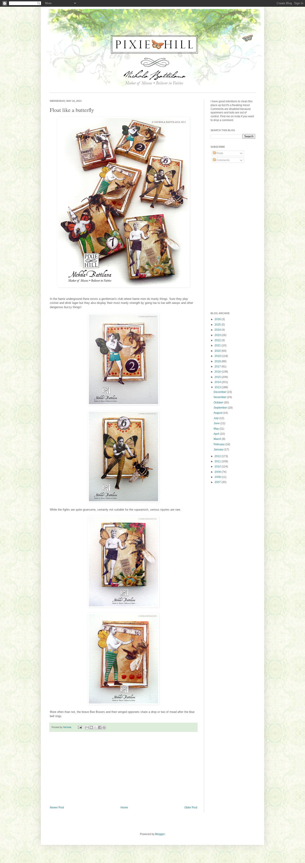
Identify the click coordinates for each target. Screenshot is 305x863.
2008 (218, 477)
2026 (218, 319)
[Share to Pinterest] (104, 727)
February (219, 444)
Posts (219, 153)
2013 (218, 387)
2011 (218, 461)
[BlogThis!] (91, 727)
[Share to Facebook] (100, 727)
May (216, 428)
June (217, 423)
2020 (218, 350)
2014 (218, 382)
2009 (218, 471)
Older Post (190, 807)
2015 (218, 377)
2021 (218, 345)
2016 (218, 371)
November (220, 397)
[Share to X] (95, 727)
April (217, 433)
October (219, 402)
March (218, 439)
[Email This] (87, 727)
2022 (218, 340)
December (220, 392)
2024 (218, 329)
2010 (218, 466)
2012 (218, 456)
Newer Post (57, 807)
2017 (218, 366)
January (219, 449)
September (221, 407)
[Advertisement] (123, 769)
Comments (223, 160)
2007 (218, 482)
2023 (218, 335)
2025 (218, 324)
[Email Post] (80, 727)
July (216, 418)
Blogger (160, 834)
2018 (218, 361)
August (218, 412)
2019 (218, 356)
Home (124, 807)
